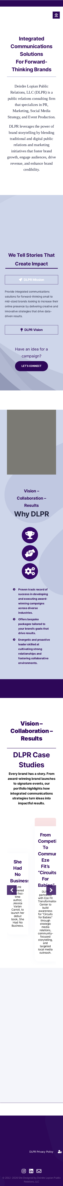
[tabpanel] (31, 305)
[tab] (31, 279)
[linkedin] (31, 1171)
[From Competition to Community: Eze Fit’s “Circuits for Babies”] (45, 819)
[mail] (39, 1171)
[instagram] (24, 1171)
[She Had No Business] (17, 846)
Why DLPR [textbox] (31, 514)
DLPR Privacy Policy (50, 1159)
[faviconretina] (25, 11)
